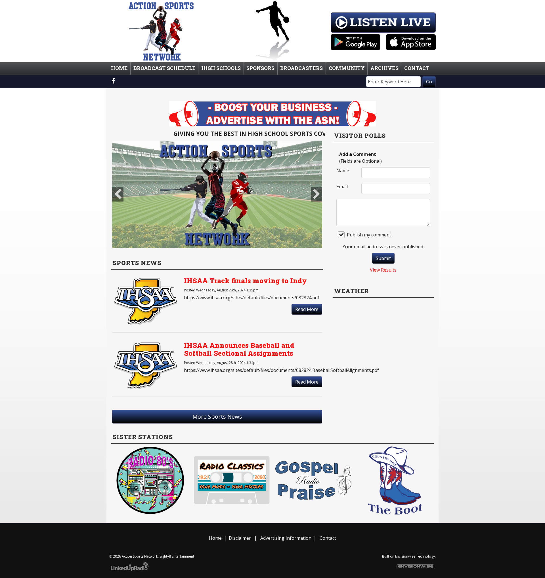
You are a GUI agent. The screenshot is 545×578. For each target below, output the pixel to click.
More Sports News (217, 416)
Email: (342, 186)
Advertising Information (285, 538)
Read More (306, 309)
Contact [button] (416, 68)
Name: (343, 171)
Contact (328, 538)
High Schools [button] (221, 68)
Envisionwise (405, 556)
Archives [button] (384, 68)
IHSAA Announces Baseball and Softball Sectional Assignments (239, 349)
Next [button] (316, 194)
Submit (383, 258)
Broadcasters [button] (301, 68)
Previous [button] (117, 194)
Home (215, 538)
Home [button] (119, 68)
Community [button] (347, 68)
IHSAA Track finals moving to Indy (245, 280)
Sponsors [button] (260, 68)
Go (429, 82)
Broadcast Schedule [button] (164, 68)
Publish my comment (369, 235)
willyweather (383, 362)
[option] (217, 194)
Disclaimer (240, 538)
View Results (383, 270)
